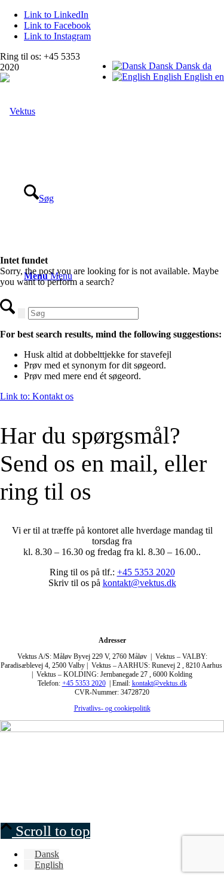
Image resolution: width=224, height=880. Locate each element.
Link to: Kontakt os (36, 396)
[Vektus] (17, 111)
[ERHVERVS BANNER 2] (112, 729)
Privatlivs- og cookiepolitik (112, 708)
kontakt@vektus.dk (139, 583)
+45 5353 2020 (146, 572)
